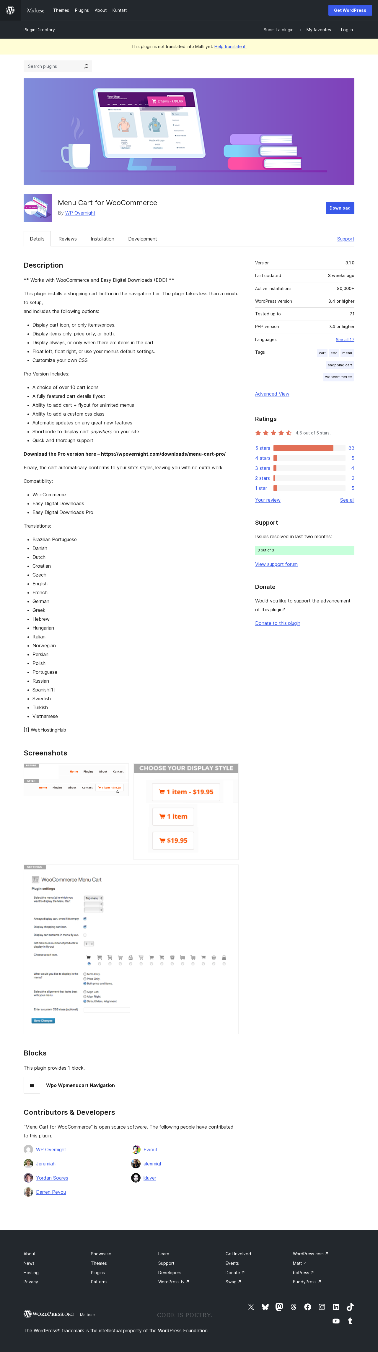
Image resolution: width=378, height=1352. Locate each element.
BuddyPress (307, 1281)
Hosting (31, 1272)
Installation (102, 239)
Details (37, 239)
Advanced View (272, 394)
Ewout (150, 1149)
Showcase (101, 1253)
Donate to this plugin (277, 623)
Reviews (67, 239)
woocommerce (338, 377)
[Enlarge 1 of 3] (121, 771)
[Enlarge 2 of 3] (231, 771)
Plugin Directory (39, 29)
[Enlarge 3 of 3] (231, 872)
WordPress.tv (174, 1281)
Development (142, 239)
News (29, 1263)
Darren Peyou (51, 1192)
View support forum (276, 564)
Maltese (87, 1314)
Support (345, 239)
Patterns (99, 1281)
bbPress (303, 1272)
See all (347, 500)
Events (232, 1263)
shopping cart (340, 365)
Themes (99, 1263)
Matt (300, 1263)
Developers (169, 1272)
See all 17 (345, 339)
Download (340, 207)
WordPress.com (311, 1253)
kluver (150, 1178)
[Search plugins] (86, 66)
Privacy (31, 1281)
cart (322, 353)
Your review (268, 500)
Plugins (98, 1272)
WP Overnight (80, 213)
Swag (234, 1281)
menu (347, 353)
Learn (163, 1253)
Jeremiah (46, 1164)
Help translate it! (230, 46)
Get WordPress (350, 10)
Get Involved (238, 1253)
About (29, 1253)
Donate (235, 1272)
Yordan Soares (52, 1178)
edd (334, 353)
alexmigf (153, 1164)
